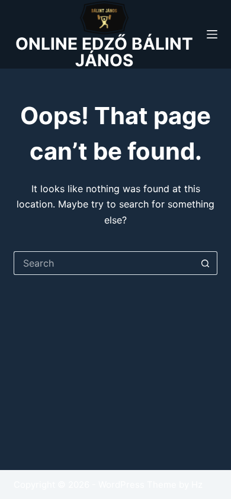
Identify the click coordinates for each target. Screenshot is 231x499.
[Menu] (212, 34)
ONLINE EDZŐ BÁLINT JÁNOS (104, 52)
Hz (197, 484)
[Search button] (205, 263)
